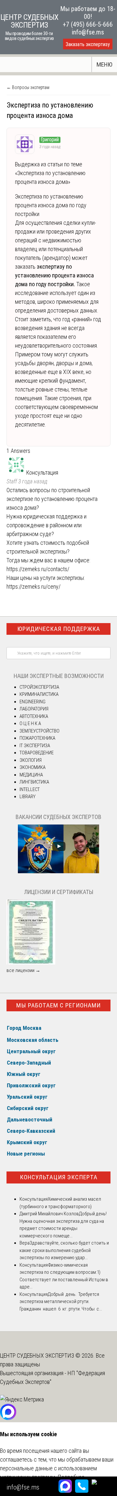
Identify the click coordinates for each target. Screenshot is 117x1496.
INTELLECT (30, 789)
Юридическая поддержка (58, 629)
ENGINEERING (33, 702)
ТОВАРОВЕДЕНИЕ (37, 753)
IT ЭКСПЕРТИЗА (35, 745)
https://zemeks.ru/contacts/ (37, 569)
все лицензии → (23, 970)
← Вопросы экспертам (27, 87)
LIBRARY (27, 796)
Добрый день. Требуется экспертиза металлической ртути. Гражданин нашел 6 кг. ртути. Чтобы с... (61, 1301)
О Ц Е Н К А (30, 723)
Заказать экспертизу (88, 44)
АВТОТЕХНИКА (34, 716)
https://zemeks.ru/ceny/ (33, 586)
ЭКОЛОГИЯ (31, 760)
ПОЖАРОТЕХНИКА (37, 738)
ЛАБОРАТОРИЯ (34, 709)
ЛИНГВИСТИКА (34, 782)
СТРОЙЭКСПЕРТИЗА (39, 687)
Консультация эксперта (59, 1177)
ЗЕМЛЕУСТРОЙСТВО (39, 731)
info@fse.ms (88, 32)
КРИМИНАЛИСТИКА (39, 694)
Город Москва (24, 1028)
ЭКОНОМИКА (33, 767)
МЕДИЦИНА (31, 775)
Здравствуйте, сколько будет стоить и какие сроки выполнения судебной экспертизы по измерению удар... (64, 1250)
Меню (104, 64)
